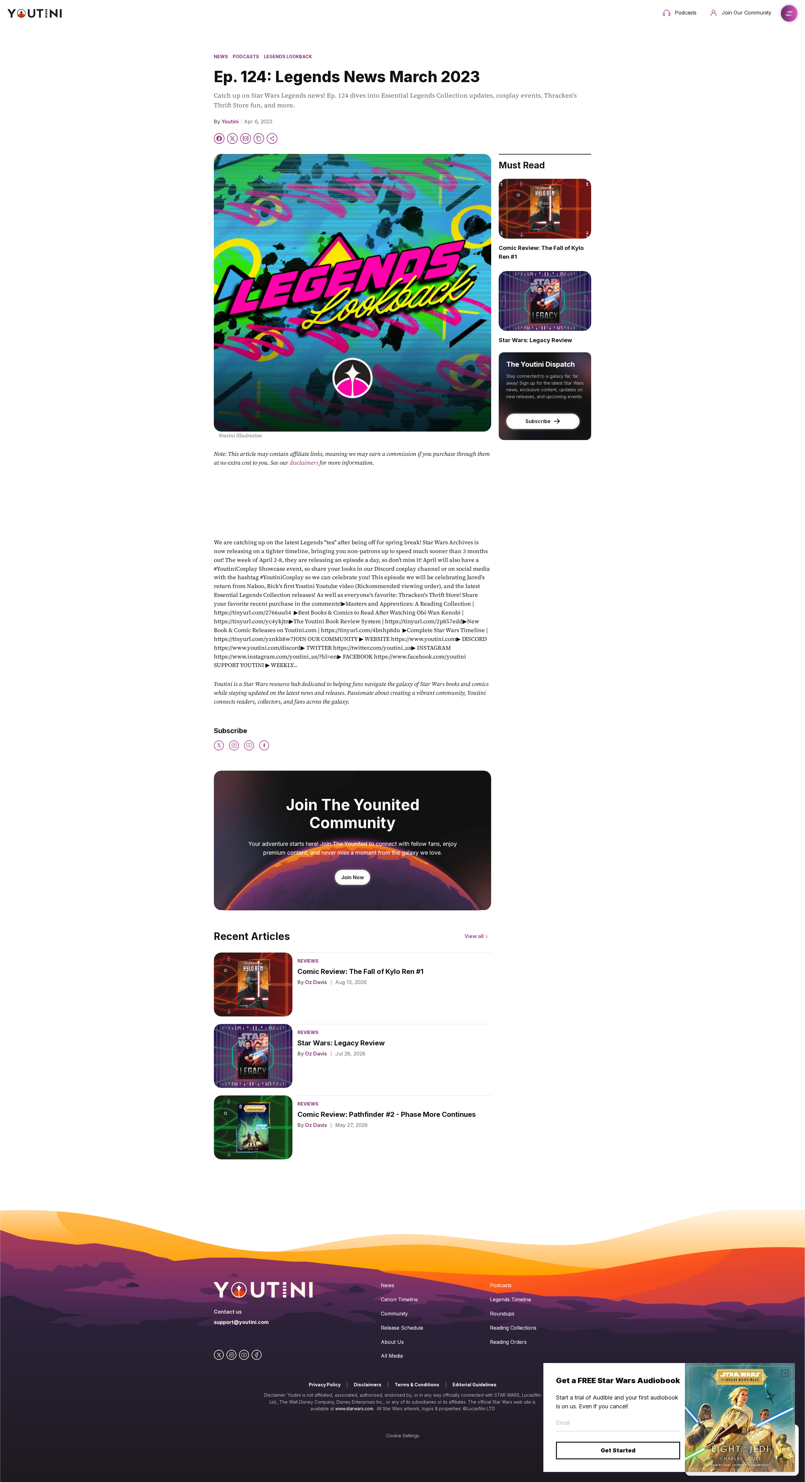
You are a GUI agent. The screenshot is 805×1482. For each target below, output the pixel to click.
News (221, 56)
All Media (392, 1356)
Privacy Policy (325, 1384)
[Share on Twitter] (232, 138)
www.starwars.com (354, 1408)
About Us (392, 1342)
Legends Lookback (288, 56)
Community (394, 1313)
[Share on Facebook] (219, 138)
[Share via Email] (245, 138)
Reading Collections (513, 1328)
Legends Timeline (510, 1299)
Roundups (502, 1313)
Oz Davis (316, 982)
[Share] (272, 138)
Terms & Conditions (417, 1384)
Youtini (230, 121)
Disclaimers (367, 1384)
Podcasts (246, 56)
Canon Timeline (399, 1299)
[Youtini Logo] (35, 13)
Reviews (308, 961)
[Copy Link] (258, 138)
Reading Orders (508, 1342)
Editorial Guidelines (474, 1384)
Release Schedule (402, 1328)
